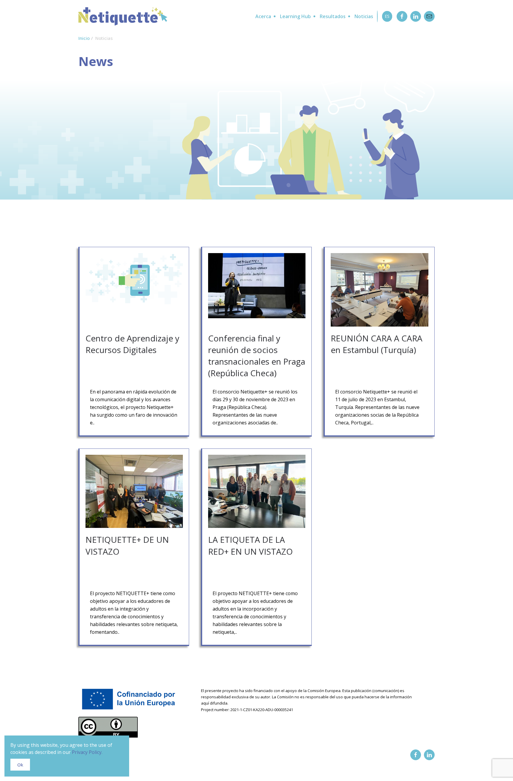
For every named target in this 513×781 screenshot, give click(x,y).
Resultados (333, 16)
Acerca (263, 16)
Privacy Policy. (87, 752)
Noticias (363, 16)
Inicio (84, 38)
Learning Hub (295, 16)
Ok (20, 765)
